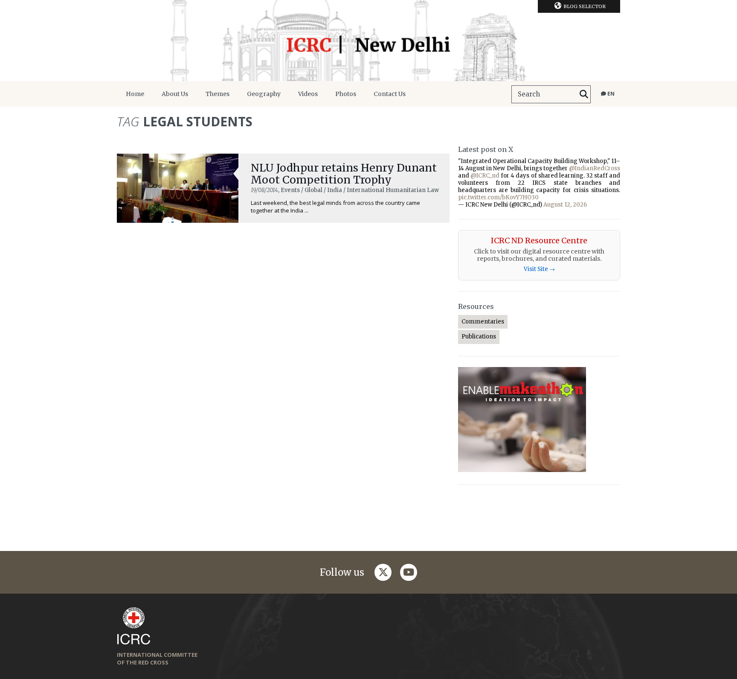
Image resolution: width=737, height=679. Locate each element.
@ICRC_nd (484, 175)
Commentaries (482, 321)
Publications (478, 336)
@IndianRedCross (594, 168)
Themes (217, 94)
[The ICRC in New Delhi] (368, 40)
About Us (175, 94)
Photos (345, 94)
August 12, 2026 (565, 204)
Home (135, 94)
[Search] (583, 94)
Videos (308, 94)
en (610, 93)
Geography (264, 94)
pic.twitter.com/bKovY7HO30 (498, 197)
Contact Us (390, 94)
